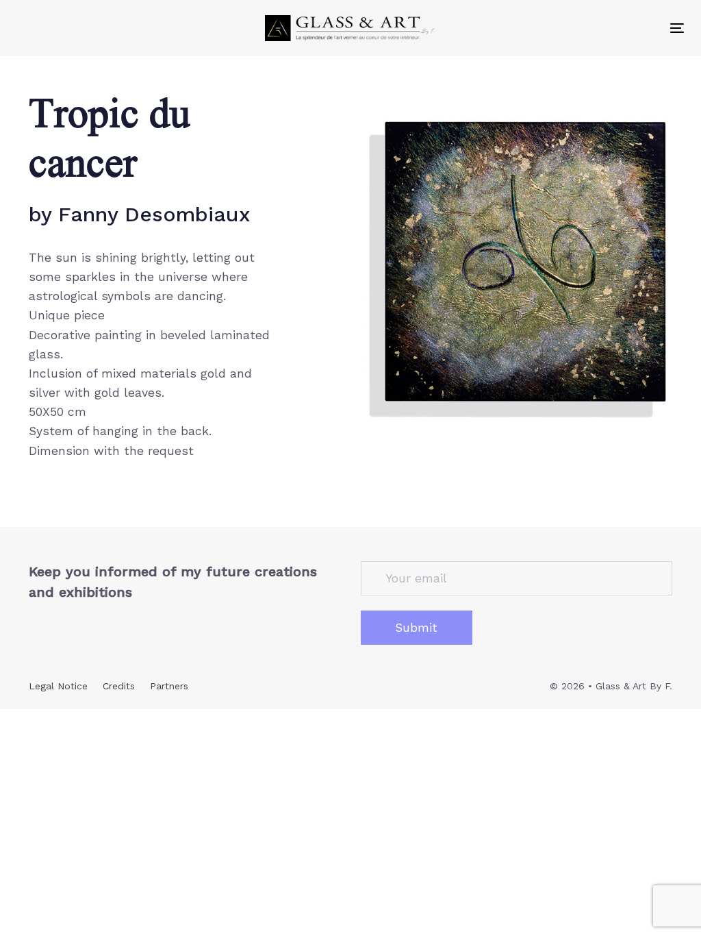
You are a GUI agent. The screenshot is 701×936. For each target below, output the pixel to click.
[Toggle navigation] (677, 28)
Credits (119, 685)
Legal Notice (58, 685)
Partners (169, 685)
